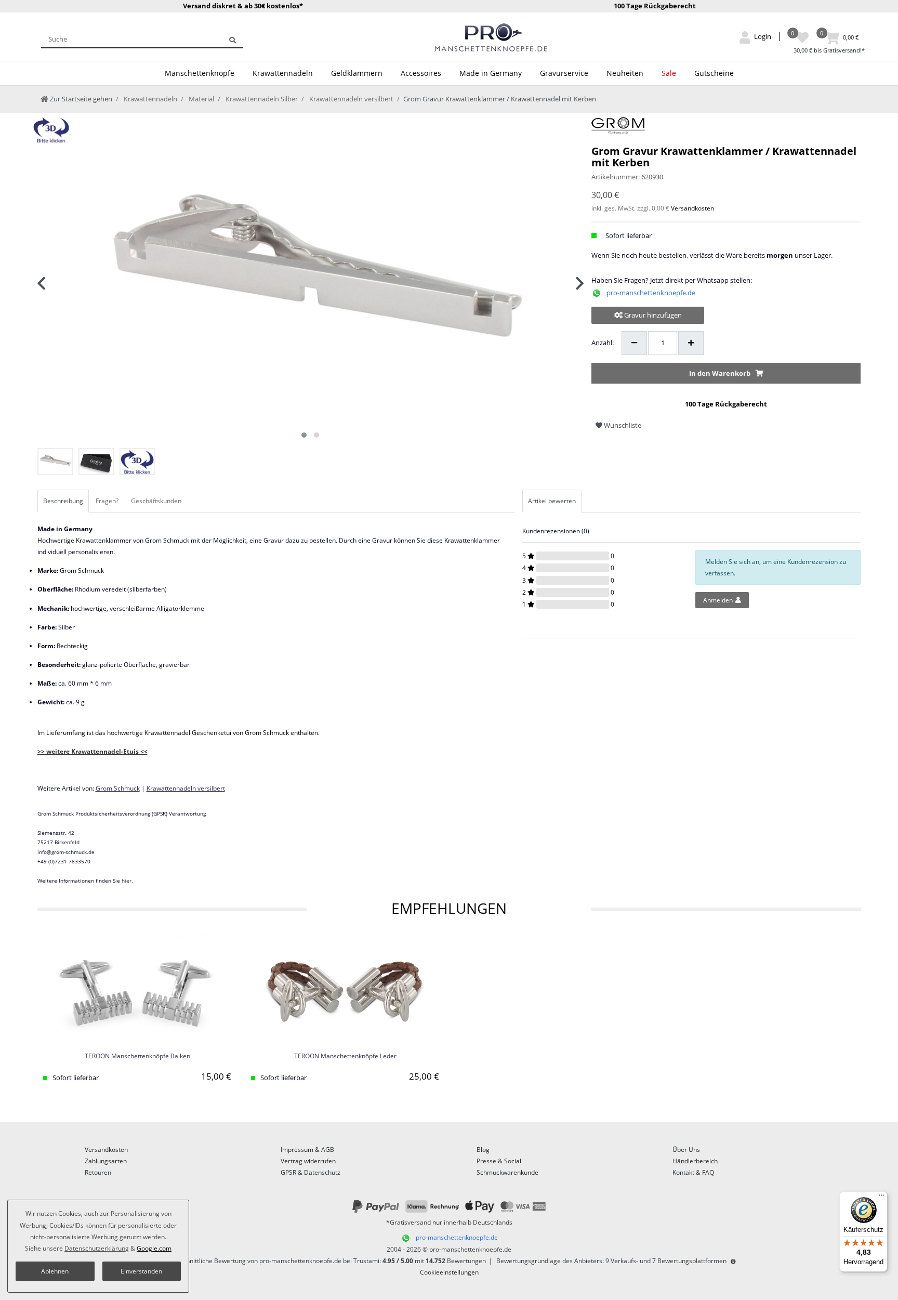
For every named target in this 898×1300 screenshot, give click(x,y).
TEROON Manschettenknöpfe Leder (345, 1056)
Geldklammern (356, 73)
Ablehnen (55, 1271)
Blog (483, 1149)
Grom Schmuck (118, 788)
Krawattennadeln (283, 73)
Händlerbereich (695, 1161)
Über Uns (686, 1149)
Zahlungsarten (106, 1161)
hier (126, 880)
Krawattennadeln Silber (261, 98)
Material (200, 98)
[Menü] (881, 1197)
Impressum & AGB (307, 1149)
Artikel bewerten (552, 500)
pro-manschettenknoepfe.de (650, 292)
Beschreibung (63, 500)
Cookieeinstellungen (449, 1272)
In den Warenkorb (719, 373)
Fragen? (107, 500)
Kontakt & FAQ (693, 1172)
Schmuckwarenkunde (507, 1172)
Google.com (154, 1248)
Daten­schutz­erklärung (96, 1248)
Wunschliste (621, 425)
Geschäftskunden (156, 500)
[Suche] (232, 39)
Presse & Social (499, 1161)
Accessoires (421, 73)
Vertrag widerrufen (308, 1161)
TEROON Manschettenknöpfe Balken (137, 1056)
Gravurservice (564, 73)
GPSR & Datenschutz (310, 1172)
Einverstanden (141, 1271)
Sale (669, 73)
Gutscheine (714, 73)
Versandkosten (692, 208)
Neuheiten (624, 73)
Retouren (98, 1172)
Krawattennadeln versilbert (350, 98)
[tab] (63, 501)
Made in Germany (490, 73)
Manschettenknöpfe (199, 73)
